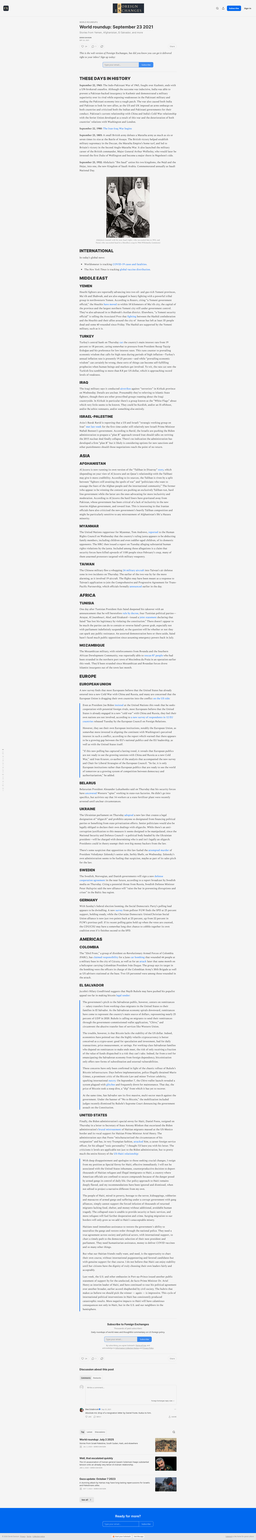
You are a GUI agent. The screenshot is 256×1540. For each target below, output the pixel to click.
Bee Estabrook (92, 1409)
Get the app (138, 1536)
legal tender (123, 995)
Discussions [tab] (100, 1432)
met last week (93, 427)
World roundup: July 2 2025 (96, 1439)
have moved (110, 304)
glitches (110, 1085)
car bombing (138, 957)
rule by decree (130, 613)
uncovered (91, 793)
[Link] (76, 78)
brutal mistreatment (109, 1129)
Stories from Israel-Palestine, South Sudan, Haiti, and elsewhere (108, 1443)
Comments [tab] (86, 1378)
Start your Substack (123, 1536)
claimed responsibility (105, 957)
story (160, 470)
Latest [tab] (89, 1432)
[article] (128, 1445)
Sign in (247, 8)
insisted (119, 705)
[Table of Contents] (3, 770)
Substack (229, 1536)
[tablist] (91, 1378)
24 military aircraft (133, 570)
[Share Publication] (223, 8)
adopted (128, 815)
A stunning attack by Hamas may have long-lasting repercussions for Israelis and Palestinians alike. (114, 1484)
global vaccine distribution (135, 269)
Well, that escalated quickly (96, 1458)
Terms (29, 1536)
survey (119, 910)
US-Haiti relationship (126, 1154)
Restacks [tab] (97, 1378)
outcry (112, 1081)
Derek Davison (85, 38)
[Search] (217, 8)
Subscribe (234, 8)
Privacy (22, 1536)
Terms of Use (141, 1345)
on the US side (161, 698)
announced (136, 586)
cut (121, 342)
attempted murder (158, 850)
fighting (131, 316)
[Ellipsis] (175, 1409)
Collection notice (39, 1536)
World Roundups (88, 22)
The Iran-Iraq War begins (117, 129)
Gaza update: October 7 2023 (97, 1478)
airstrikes (125, 389)
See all (85, 1499)
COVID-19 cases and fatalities (130, 264)
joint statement (148, 617)
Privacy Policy (148, 1348)
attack (142, 961)
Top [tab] (82, 1432)
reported (153, 532)
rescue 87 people (153, 655)
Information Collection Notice (127, 1348)
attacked (138, 1142)
